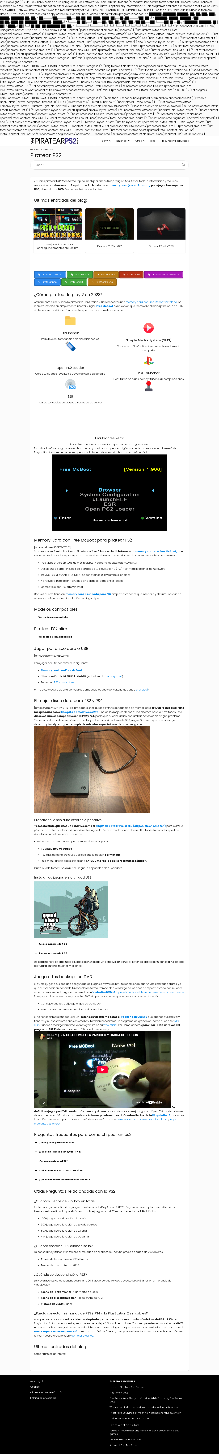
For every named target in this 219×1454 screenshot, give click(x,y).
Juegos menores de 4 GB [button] (52, 943)
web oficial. (110, 1025)
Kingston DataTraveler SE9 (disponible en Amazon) (131, 826)
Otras (138, 140)
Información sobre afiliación (46, 1392)
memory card (113, 676)
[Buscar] (182, 164)
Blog (153, 140)
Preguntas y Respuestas (175, 140)
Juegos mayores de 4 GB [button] (52, 953)
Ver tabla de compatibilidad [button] (55, 636)
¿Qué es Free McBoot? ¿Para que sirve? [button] (61, 1170)
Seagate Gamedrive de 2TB (79, 712)
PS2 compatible (64, 682)
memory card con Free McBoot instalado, (152, 302)
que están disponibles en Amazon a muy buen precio (138, 992)
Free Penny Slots (119, 1392)
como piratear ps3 (83, 1336)
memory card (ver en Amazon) (130, 185)
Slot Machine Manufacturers (125, 1439)
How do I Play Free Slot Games (127, 1387)
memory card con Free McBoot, (155, 551)
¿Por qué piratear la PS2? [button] (53, 1161)
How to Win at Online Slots (124, 1425)
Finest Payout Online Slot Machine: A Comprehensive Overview (145, 1412)
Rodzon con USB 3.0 (134, 1017)
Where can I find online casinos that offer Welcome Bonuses (144, 1407)
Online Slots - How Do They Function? (131, 1418)
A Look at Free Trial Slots (123, 1445)
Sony (105, 140)
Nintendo (121, 140)
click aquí (142, 689)
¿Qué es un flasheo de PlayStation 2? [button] (59, 1151)
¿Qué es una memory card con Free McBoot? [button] (64, 1179)
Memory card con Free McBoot (61, 670)
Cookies (35, 1386)
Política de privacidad (43, 1398)
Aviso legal (36, 1381)
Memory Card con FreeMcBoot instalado (142, 1119)
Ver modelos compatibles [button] (53, 617)
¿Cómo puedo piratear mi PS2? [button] (56, 1142)
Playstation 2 (161, 1115)
